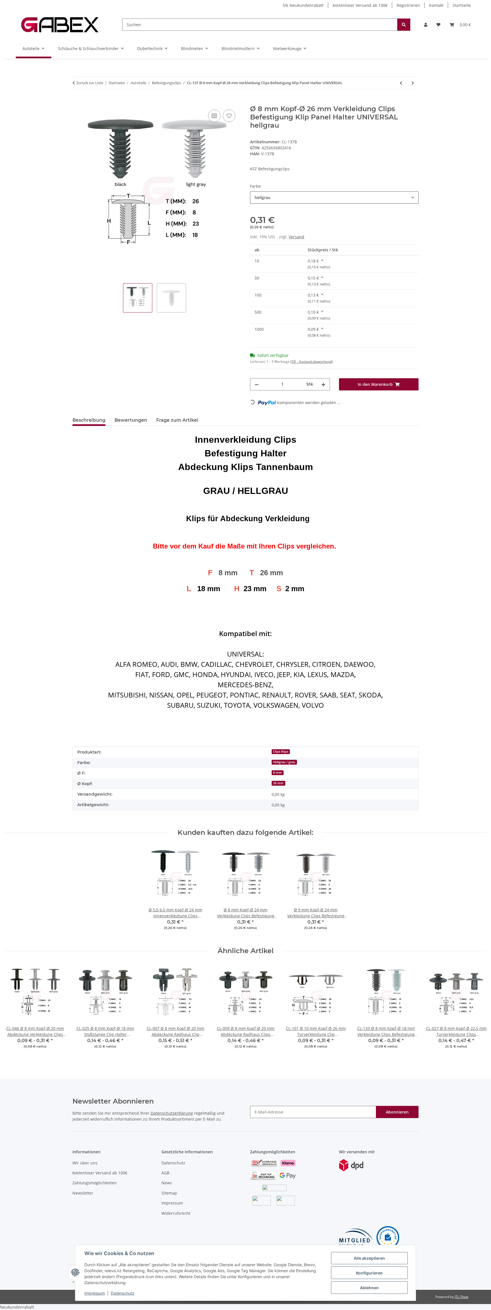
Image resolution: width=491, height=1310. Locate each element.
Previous (14, 1010)
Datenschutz (122, 1293)
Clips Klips (280, 752)
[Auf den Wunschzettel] (229, 115)
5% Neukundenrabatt (303, 5)
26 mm (278, 783)
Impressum (94, 1293)
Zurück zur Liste (89, 82)
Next (477, 1010)
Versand (296, 236)
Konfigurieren (369, 1272)
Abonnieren (397, 1112)
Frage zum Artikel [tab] (177, 420)
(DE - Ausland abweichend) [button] (311, 361)
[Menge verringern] (256, 384)
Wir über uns (84, 1163)
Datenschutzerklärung (172, 1113)
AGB (165, 1173)
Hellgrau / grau (284, 762)
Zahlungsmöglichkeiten (94, 1182)
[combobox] (334, 197)
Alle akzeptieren (369, 1258)
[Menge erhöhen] (323, 384)
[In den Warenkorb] (77, 102)
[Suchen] (403, 24)
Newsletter (82, 1193)
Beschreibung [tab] (88, 420)
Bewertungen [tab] (131, 420)
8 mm (277, 773)
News (166, 1182)
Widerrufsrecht (175, 1213)
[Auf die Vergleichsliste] (214, 115)
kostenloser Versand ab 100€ (360, 5)
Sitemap (169, 1193)
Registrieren (408, 5)
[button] (425, 24)
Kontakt (436, 5)
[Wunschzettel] (438, 24)
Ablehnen (369, 1287)
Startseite (462, 5)
